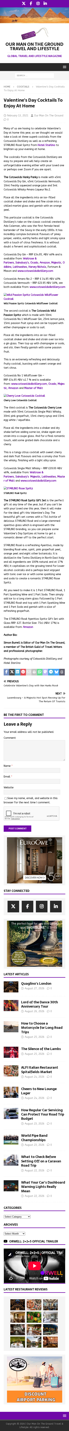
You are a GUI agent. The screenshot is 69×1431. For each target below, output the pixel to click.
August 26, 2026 (34, 1011)
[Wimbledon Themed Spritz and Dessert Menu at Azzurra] (34, 1317)
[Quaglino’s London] (11, 986)
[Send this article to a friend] (28, 672)
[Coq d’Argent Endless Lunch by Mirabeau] (17, 1342)
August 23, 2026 (34, 1123)
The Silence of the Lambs (41, 1048)
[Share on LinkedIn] (17, 672)
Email (7, 776)
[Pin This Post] (23, 672)
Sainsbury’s (22, 262)
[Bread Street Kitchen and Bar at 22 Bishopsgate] (17, 1329)
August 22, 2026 (34, 1170)
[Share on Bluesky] (56, 672)
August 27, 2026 (34, 988)
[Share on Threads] (62, 672)
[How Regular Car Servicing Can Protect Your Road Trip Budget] (11, 1113)
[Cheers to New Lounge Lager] (11, 1092)
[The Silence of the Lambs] (11, 1052)
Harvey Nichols (37, 266)
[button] (64, 67)
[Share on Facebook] (6, 672)
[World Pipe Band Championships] (11, 1138)
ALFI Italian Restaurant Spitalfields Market (39, 1069)
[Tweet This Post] (12, 672)
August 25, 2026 (34, 1037)
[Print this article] (34, 672)
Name (7, 766)
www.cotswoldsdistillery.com (35, 271)
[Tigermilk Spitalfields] (34, 1329)
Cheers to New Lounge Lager (39, 1091)
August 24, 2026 (34, 1076)
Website (9, 787)
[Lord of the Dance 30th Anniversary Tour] (11, 1005)
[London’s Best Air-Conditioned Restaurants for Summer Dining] (50, 1317)
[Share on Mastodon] (45, 672)
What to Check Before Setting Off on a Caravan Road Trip (41, 1161)
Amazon (45, 262)
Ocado (34, 262)
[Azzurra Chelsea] (50, 1329)
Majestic (56, 262)
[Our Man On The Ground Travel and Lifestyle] (34, 21)
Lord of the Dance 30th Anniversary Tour (39, 1004)
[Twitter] (24, 3)
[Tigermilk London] (50, 1342)
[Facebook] (31, 3)
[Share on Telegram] (51, 672)
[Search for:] (34, 75)
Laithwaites (20, 266)
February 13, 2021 (17, 115)
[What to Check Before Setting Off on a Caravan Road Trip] (11, 1160)
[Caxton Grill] (50, 1304)
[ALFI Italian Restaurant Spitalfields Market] (11, 1070)
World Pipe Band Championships (34, 1137)
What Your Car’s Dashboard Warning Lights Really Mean (43, 1187)
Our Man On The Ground (48, 115)
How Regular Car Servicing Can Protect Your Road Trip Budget (42, 1114)
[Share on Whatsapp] (40, 672)
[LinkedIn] (45, 3)
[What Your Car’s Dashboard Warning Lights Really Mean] (11, 1185)
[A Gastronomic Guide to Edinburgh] (34, 1342)
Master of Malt (33, 388)
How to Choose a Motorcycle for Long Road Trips (42, 1028)
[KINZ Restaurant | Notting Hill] (17, 1317)
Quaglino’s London (36, 983)
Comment (10, 737)
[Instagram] (38, 3)
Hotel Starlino (46, 145)
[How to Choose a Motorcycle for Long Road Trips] (11, 1026)
